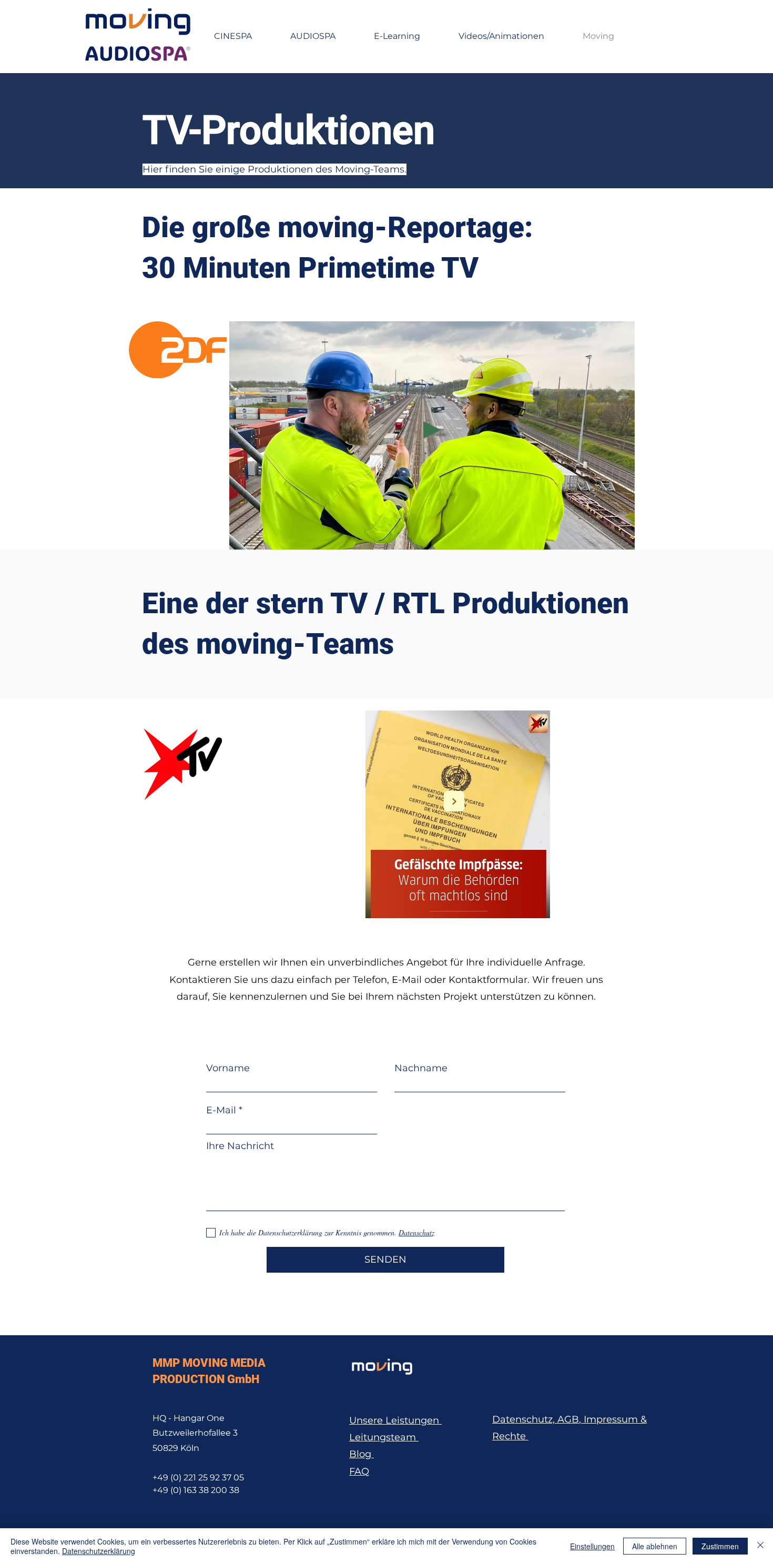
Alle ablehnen (654, 1546)
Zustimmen (720, 1546)
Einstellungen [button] (592, 1546)
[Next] (454, 801)
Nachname (420, 1068)
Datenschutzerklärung (98, 1551)
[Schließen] (760, 1546)
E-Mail (221, 1110)
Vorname (228, 1068)
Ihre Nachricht (240, 1146)
